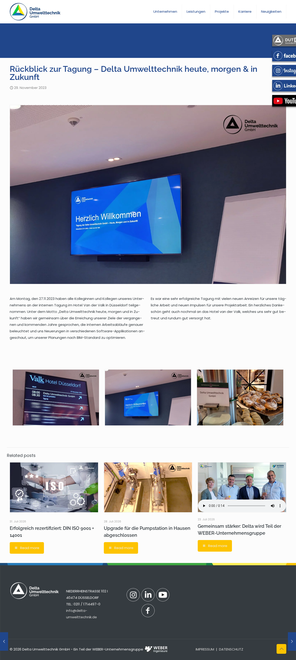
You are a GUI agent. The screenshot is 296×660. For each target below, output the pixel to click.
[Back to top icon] (281, 649)
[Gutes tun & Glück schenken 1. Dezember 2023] (292, 641)
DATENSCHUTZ (231, 649)
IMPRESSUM (205, 649)
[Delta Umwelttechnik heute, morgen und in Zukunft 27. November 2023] (4, 641)
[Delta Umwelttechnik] (35, 11)
